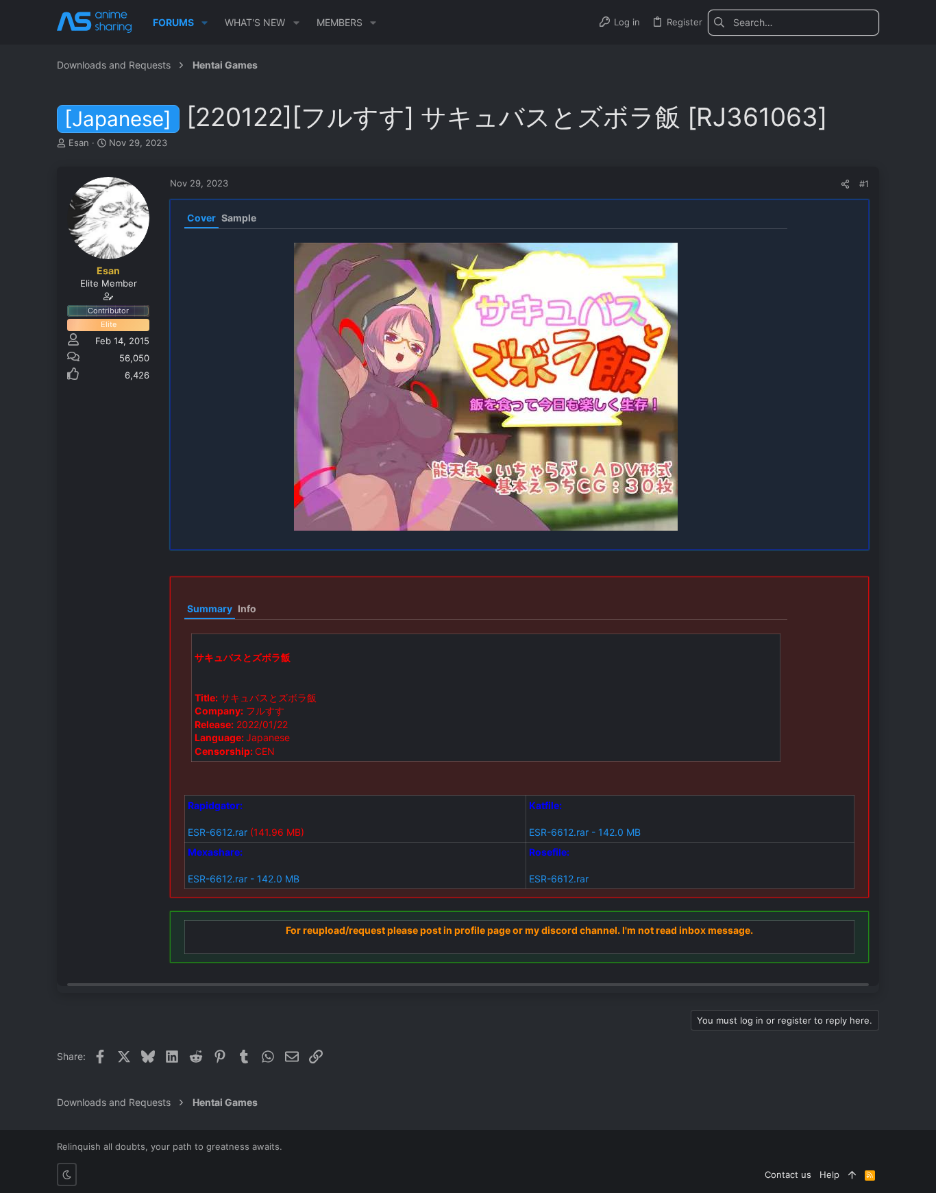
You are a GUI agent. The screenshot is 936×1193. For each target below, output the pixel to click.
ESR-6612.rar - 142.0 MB (585, 832)
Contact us (788, 1174)
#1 (864, 183)
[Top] (852, 1174)
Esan (79, 142)
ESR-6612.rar (217, 832)
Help (829, 1174)
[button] (204, 22)
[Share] (845, 184)
